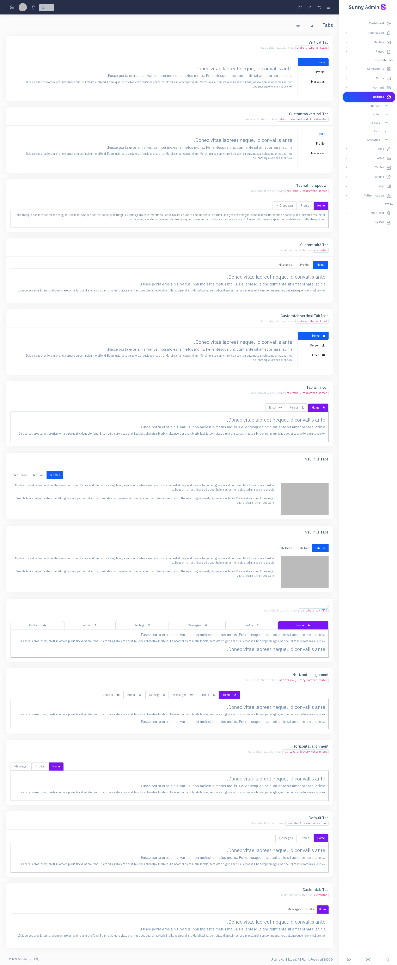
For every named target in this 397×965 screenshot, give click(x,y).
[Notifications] (33, 7)
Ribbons (375, 123)
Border (375, 106)
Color (376, 114)
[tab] (313, 62)
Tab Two (38, 475)
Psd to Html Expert (284, 959)
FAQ (36, 959)
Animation (373, 140)
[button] (328, 7)
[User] (23, 7)
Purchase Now (18, 959)
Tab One (54, 475)
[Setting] (12, 7)
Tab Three (20, 475)
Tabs (376, 131)
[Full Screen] (319, 7)
